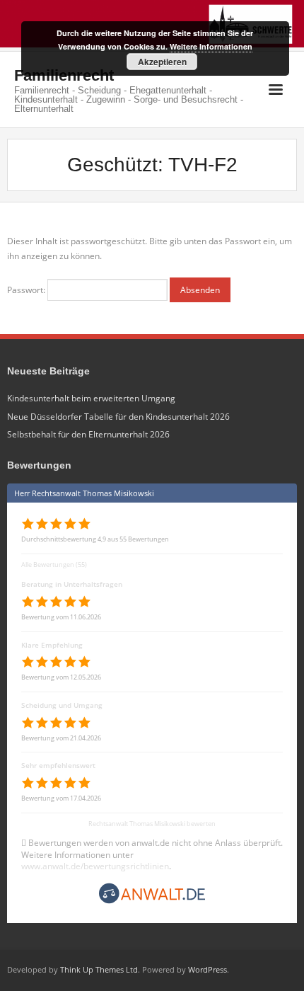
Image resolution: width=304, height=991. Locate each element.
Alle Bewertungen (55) (54, 564)
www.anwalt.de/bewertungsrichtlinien (95, 866)
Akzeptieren (162, 61)
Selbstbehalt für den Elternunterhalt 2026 (88, 434)
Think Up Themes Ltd (99, 969)
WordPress (207, 969)
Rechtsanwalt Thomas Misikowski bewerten (152, 823)
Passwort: (27, 290)
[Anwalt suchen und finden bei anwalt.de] (152, 902)
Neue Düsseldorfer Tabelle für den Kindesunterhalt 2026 (118, 417)
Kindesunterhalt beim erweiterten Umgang (91, 398)
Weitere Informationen (211, 46)
